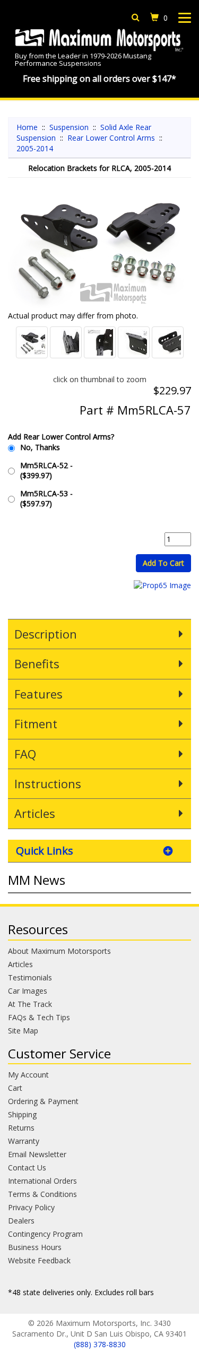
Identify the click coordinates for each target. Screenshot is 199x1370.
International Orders (42, 1181)
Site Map (23, 1031)
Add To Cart (163, 563)
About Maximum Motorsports (59, 951)
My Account (28, 1075)
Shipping (22, 1114)
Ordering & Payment (43, 1101)
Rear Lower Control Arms (111, 138)
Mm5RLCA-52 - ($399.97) (46, 470)
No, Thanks (40, 447)
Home (27, 127)
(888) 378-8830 (100, 1344)
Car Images (27, 991)
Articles (20, 964)
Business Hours (35, 1247)
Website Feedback (39, 1260)
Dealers (21, 1221)
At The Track (30, 1004)
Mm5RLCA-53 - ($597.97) (46, 498)
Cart (15, 1088)
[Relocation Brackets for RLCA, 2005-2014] (99, 249)
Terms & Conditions (42, 1194)
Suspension (69, 127)
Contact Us (27, 1167)
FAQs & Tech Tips (39, 1017)
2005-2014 (34, 148)
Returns (21, 1128)
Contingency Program (45, 1234)
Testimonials (30, 977)
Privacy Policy (31, 1207)
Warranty (23, 1141)
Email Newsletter (37, 1154)
